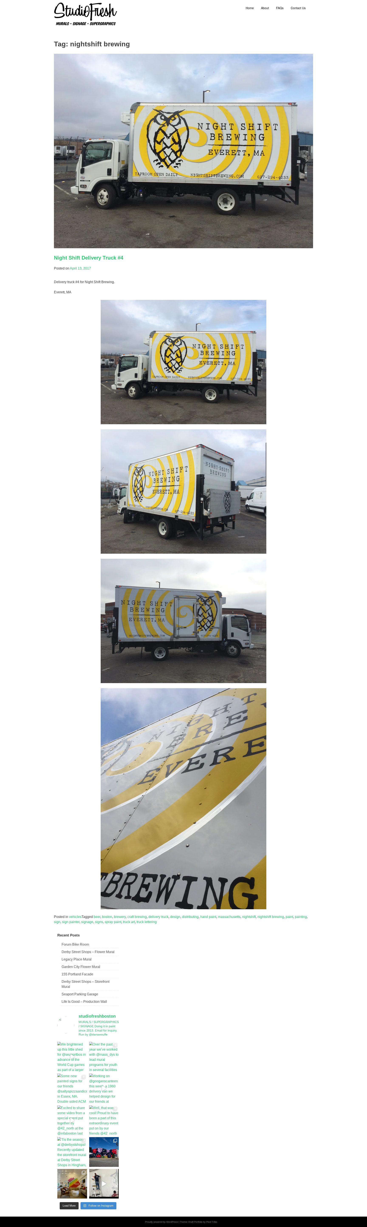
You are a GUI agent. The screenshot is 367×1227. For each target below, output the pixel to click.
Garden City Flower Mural (81, 967)
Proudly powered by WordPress (161, 1222)
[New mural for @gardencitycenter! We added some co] (104, 1152)
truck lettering (147, 922)
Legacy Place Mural (77, 959)
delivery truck (158, 917)
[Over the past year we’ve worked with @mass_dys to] (104, 1057)
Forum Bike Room (75, 944)
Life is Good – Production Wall (84, 1001)
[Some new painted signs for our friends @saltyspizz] (72, 1088)
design (175, 917)
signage (87, 922)
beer (97, 917)
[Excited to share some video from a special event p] (72, 1120)
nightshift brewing (270, 917)
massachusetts (229, 917)
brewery (120, 917)
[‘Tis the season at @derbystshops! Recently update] (72, 1152)
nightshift (249, 917)
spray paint (113, 922)
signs (99, 922)
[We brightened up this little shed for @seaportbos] (72, 1057)
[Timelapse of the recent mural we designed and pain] (104, 1184)
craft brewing (137, 917)
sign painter (70, 922)
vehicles (75, 917)
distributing (190, 917)
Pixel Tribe (211, 1222)
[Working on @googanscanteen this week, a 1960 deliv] (104, 1088)
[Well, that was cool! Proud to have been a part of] (104, 1120)
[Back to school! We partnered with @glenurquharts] (72, 1184)
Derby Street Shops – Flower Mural (88, 952)
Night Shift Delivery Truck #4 (88, 258)
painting (301, 917)
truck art (129, 922)
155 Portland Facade (77, 974)
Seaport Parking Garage (80, 994)
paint (289, 917)
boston (107, 917)
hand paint (208, 917)
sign (57, 922)
